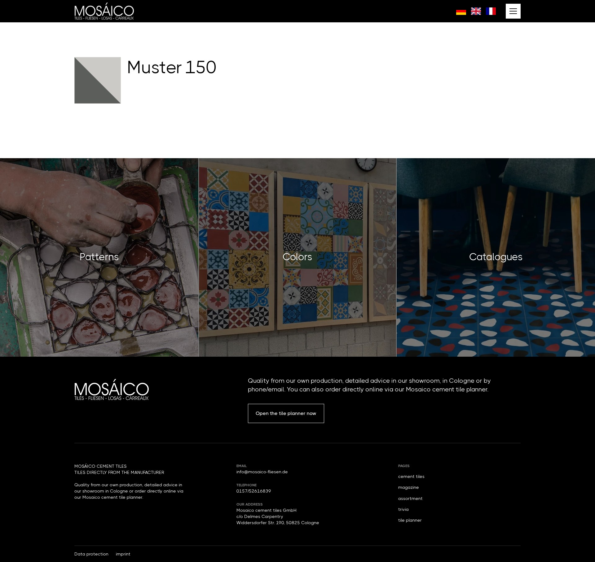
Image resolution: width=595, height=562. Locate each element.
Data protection (91, 553)
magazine (408, 487)
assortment (410, 498)
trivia (403, 509)
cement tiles (411, 476)
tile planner (410, 520)
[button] (513, 11)
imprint (123, 553)
